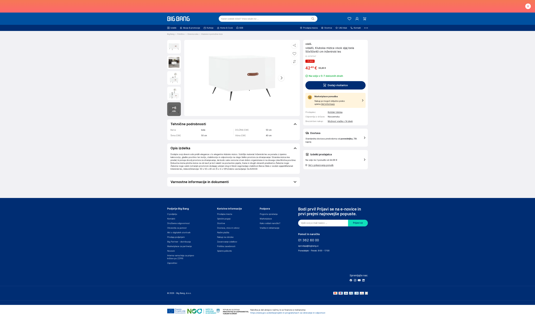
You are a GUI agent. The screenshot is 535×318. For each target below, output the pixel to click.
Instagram (355, 280)
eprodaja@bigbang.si (308, 246)
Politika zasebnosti (226, 246)
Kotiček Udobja (335, 112)
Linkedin (363, 280)
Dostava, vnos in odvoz (228, 228)
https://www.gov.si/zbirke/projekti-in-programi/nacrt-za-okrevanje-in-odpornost (287, 313)
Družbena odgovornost (178, 223)
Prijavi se (358, 223)
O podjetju (172, 214)
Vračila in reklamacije (269, 228)
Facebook (351, 280)
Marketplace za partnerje (179, 246)
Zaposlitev (172, 263)
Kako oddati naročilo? (270, 223)
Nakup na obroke (225, 237)
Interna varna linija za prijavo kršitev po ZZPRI (180, 257)
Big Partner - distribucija (179, 241)
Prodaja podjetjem (176, 237)
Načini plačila (223, 232)
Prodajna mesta (224, 214)
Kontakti (171, 218)
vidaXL (308, 44)
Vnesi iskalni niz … (240, 19)
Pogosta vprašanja (269, 214)
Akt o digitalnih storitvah (178, 232)
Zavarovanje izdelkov (227, 241)
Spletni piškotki (224, 251)
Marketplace (266, 218)
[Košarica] (365, 19)
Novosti (171, 251)
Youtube (359, 280)
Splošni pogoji (223, 218)
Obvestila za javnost (177, 228)
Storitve (221, 223)
